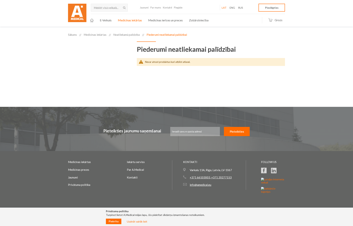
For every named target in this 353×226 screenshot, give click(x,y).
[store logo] (77, 14)
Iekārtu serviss (136, 162)
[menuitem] (92, 20)
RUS (240, 7)
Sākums (72, 34)
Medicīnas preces (78, 169)
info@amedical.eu (200, 184)
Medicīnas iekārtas (95, 34)
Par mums (155, 7)
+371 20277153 (221, 177)
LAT (224, 7)
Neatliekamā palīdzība (126, 34)
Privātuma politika (79, 184)
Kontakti (167, 7)
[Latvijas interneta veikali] (273, 182)
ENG (232, 7)
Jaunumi (144, 7)
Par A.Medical (135, 169)
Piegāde (178, 7)
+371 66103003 (200, 177)
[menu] (149, 20)
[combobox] (109, 8)
